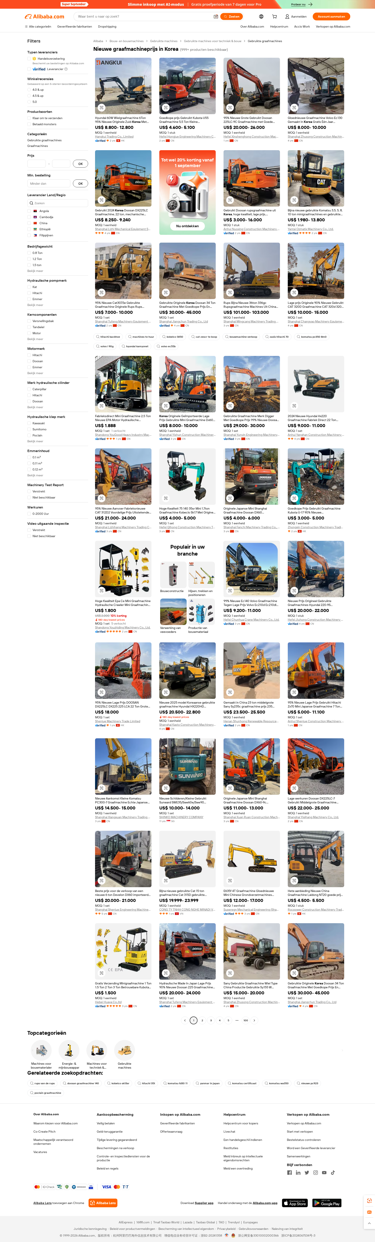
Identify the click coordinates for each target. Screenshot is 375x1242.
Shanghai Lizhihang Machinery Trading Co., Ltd (123, 527)
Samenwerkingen (298, 1156)
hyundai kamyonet (137, 346)
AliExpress (126, 1222)
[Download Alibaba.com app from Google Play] (327, 1203)
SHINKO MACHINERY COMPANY (181, 817)
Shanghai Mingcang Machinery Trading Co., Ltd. (252, 321)
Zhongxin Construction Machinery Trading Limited (316, 527)
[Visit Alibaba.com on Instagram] (315, 1172)
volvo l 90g (106, 346)
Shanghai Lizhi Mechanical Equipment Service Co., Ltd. (123, 229)
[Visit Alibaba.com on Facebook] (289, 1172)
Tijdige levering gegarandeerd (117, 1140)
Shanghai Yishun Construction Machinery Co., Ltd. (187, 434)
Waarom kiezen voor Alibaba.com (55, 1123)
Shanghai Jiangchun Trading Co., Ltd (183, 321)
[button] (216, 16)
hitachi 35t (148, 1083)
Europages (250, 1222)
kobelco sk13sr (120, 1083)
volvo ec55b (168, 346)
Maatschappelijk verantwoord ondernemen (53, 1141)
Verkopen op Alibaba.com (304, 1123)
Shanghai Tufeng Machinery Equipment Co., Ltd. (123, 321)
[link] (369, 1200)
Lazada (187, 1222)
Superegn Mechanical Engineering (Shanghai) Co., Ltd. (252, 909)
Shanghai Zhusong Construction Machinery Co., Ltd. (316, 136)
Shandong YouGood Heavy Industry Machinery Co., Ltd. (123, 434)
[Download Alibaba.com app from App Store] (295, 1203)
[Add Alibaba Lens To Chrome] (103, 1203)
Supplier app (204, 1203)
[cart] (275, 17)
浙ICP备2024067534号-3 (298, 1235)
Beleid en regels (107, 1168)
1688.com (143, 1222)
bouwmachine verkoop (243, 336)
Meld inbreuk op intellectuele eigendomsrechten (243, 1158)
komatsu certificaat (244, 1083)
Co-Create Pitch (44, 1131)
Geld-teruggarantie (110, 1131)
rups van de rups (45, 1083)
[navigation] (57, 531)
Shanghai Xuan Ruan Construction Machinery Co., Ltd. (252, 817)
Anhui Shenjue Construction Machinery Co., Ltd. (316, 721)
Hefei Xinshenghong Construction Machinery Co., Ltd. (252, 136)
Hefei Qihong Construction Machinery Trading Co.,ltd (187, 527)
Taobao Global (205, 1222)
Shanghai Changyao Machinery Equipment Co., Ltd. (316, 321)
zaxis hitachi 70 (279, 336)
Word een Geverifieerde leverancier (311, 1148)
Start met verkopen (300, 1131)
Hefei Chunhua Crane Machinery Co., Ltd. (251, 619)
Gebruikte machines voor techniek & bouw (212, 41)
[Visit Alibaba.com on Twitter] (306, 1172)
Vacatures (40, 1152)
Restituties (231, 1148)
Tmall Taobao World (166, 1222)
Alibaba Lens (42, 1203)
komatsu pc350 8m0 (314, 336)
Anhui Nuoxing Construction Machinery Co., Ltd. (252, 229)
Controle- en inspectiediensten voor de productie (123, 1158)
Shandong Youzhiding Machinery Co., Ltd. (122, 627)
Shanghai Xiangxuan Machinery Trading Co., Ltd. (123, 817)
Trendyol (234, 1222)
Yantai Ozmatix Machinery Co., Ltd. (311, 229)
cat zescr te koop (206, 336)
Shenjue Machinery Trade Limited (117, 721)
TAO (221, 1222)
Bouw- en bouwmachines (127, 41)
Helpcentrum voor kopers (241, 1123)
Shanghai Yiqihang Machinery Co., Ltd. (313, 817)
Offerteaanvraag (171, 1131)
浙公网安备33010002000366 (258, 1235)
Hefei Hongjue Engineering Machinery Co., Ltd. (187, 136)
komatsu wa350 (279, 1083)
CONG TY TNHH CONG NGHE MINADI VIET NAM (187, 909)
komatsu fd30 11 (178, 1083)
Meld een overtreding (238, 1168)
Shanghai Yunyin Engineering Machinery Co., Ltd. (252, 434)
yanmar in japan (210, 1083)
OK (80, 164)
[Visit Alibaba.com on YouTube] (324, 1172)
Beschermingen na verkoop (115, 1148)
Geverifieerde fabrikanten (177, 1123)
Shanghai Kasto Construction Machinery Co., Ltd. (187, 724)
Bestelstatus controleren (304, 1140)
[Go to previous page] (185, 1020)
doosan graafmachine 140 (83, 1083)
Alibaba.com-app (265, 1203)
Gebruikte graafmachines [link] (265, 41)
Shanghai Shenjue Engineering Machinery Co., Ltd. (123, 909)
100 (245, 1020)
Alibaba (98, 41)
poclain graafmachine (48, 1092)
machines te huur (143, 336)
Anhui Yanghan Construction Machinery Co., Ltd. (316, 434)
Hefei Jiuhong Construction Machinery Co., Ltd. (316, 619)
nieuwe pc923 (309, 1083)
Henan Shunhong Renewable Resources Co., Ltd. (252, 721)
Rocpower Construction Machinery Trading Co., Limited (316, 909)
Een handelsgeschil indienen (243, 1140)
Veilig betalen (106, 1123)
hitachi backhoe (110, 336)
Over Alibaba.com (46, 1114)
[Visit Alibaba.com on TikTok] (333, 1172)
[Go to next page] (254, 1020)
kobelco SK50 (175, 336)
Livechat (229, 1131)
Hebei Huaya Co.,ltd (108, 1002)
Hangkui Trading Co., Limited (114, 136)
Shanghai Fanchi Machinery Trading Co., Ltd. (252, 527)
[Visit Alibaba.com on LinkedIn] (298, 1172)
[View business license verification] (227, 1235)
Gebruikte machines (164, 41)
